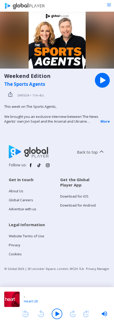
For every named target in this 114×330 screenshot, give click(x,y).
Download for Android (78, 205)
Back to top (87, 152)
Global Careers (21, 200)
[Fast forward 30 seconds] (73, 314)
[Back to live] (86, 314)
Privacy (14, 245)
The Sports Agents (24, 84)
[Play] (57, 314)
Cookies (15, 254)
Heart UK (31, 301)
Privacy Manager (97, 268)
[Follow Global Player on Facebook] (30, 167)
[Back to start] (25, 314)
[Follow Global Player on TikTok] (39, 167)
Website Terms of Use (26, 236)
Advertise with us (22, 209)
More (105, 121)
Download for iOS (74, 196)
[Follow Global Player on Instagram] (47, 167)
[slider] (104, 314)
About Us (16, 191)
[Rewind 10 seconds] (41, 314)
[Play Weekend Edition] (102, 80)
